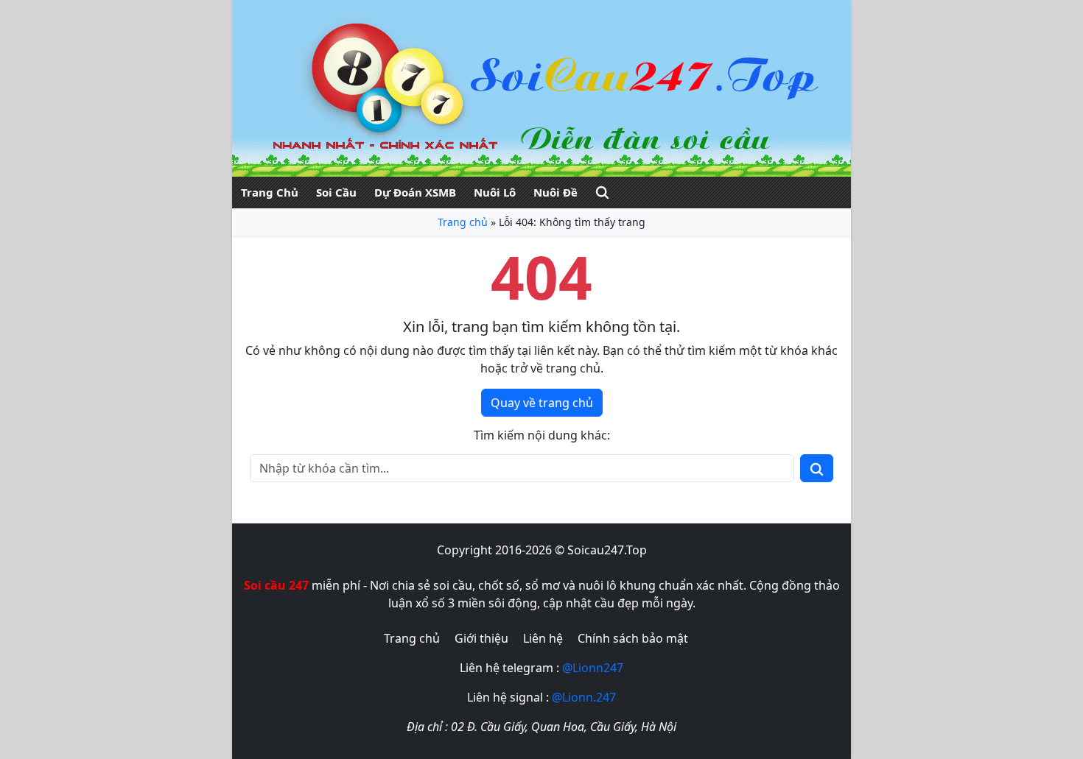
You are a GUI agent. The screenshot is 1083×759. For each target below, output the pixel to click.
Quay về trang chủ (542, 403)
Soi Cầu (336, 192)
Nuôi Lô (495, 192)
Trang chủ (463, 222)
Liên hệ (543, 638)
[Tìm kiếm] (602, 192)
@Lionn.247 (584, 697)
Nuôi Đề (555, 192)
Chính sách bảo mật (633, 638)
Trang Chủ (269, 192)
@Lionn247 (592, 668)
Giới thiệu (481, 638)
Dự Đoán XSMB (415, 192)
